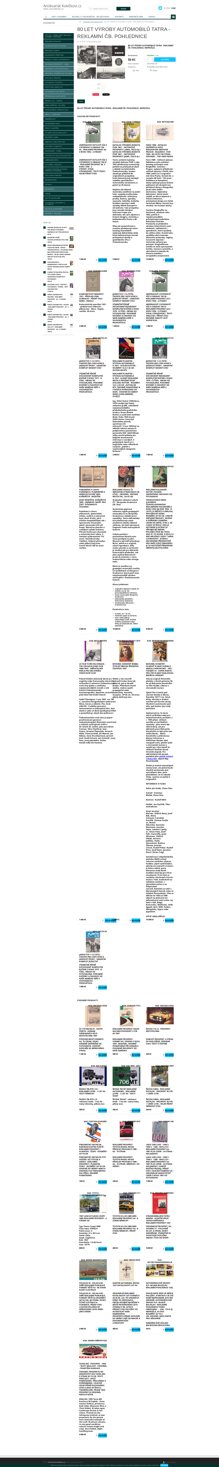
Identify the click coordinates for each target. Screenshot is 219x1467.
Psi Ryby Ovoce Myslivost (56, 133)
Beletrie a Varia (51, 137)
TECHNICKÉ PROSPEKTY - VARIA (57, 64)
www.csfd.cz (158, 916)
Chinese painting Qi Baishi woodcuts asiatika (56, 170)
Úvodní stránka (46, 17)
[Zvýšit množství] (153, 59)
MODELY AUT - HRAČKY (54, 101)
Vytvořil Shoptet (170, 1462)
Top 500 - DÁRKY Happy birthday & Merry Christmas (58, 36)
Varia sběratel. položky (55, 105)
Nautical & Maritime (53, 209)
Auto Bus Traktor (52, 78)
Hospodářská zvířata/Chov (56, 110)
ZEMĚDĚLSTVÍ (50, 119)
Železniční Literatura (54, 55)
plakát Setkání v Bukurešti (159, 757)
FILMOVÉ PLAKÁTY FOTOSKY (55, 46)
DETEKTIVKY (49, 189)
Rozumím (164, 1465)
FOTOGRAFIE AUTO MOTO (55, 91)
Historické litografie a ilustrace (55, 203)
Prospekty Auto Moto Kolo (57, 69)
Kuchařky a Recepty (53, 165)
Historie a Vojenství (53, 146)
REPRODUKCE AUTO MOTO (55, 96)
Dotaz (155, 70)
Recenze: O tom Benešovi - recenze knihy (90, 17)
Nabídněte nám (136, 17)
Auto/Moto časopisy (54, 82)
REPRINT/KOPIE (51, 180)
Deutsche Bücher (52, 198)
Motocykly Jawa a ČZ (54, 87)
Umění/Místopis (51, 160)
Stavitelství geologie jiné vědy (58, 155)
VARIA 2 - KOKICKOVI (53, 114)
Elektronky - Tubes (53, 151)
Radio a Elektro (52, 128)
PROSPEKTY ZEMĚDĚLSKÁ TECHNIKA (58, 73)
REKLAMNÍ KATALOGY (53, 41)
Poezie (48, 194)
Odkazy (151, 17)
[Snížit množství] (153, 61)
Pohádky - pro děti (53, 213)
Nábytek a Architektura (55, 142)
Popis (81, 101)
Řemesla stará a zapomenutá (57, 60)
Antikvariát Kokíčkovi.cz (62, 6)
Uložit (97, 94)
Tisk (137, 70)
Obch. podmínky (59, 17)
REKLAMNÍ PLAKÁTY (52, 50)
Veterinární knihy (52, 123)
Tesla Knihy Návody (53, 175)
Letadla (48, 184)
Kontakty (119, 17)
